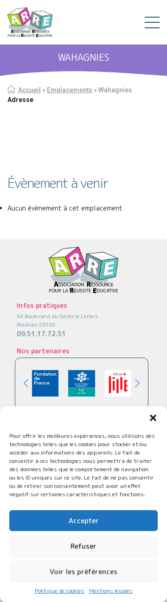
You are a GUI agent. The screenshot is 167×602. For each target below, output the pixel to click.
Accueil (29, 90)
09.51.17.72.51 (41, 333)
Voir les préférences (83, 571)
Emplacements (69, 90)
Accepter (84, 520)
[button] (153, 418)
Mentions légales (111, 591)
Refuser (83, 546)
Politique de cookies (59, 591)
